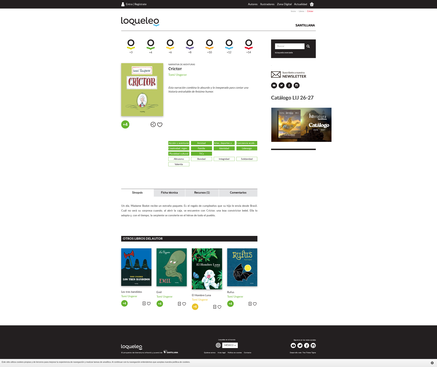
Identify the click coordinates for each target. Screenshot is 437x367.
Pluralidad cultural (178, 154)
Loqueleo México (140, 21)
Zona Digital (284, 4)
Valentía (179, 164)
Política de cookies (235, 353)
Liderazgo (247, 148)
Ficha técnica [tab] (169, 192)
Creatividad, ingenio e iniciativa (178, 148)
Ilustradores (267, 4)
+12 (229, 52)
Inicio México (311, 4)
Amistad (201, 143)
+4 (150, 52)
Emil (159, 292)
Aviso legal (221, 353)
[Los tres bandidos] (136, 267)
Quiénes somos (209, 353)
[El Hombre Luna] (207, 268)
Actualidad (300, 4)
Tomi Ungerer (177, 74)
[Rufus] (242, 267)
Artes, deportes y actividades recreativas (224, 143)
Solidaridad (247, 159)
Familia (201, 148)
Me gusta (159, 125)
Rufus (230, 292)
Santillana (305, 25)
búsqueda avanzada (284, 53)
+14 (248, 52)
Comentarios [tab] (238, 192)
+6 (170, 52)
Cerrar (432, 363)
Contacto (247, 353)
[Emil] (172, 267)
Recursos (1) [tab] (202, 192)
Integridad (224, 159)
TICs (201, 154)
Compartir (153, 124)
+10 (209, 52)
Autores (253, 4)
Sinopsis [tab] (137, 192)
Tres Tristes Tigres (309, 353)
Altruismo (179, 159)
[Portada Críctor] (142, 89)
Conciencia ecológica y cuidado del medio (247, 143)
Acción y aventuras (179, 143)
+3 (130, 52)
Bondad (201, 159)
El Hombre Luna (201, 295)
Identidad (224, 148)
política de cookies (181, 362)
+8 (189, 52)
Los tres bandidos (131, 292)
